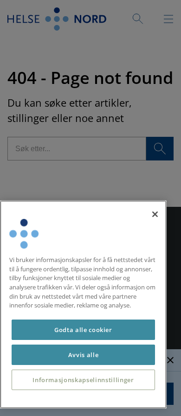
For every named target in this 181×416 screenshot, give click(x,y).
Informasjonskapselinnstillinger (83, 380)
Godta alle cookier (83, 330)
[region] (83, 304)
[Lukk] (155, 214)
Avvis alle (83, 355)
